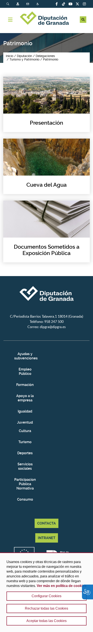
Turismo (25, 442)
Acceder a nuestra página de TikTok (63, 4)
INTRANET (46, 538)
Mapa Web (18, 4)
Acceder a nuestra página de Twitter (77, 4)
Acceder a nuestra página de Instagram (84, 4)
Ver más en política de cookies (62, 586)
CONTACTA (46, 523)
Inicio (9, 56)
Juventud (25, 422)
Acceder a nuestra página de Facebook (57, 4)
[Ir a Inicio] (46, 19)
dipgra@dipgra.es (53, 326)
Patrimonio (50, 59)
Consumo (25, 499)
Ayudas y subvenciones (25, 356)
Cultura (25, 431)
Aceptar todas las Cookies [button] (46, 621)
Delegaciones (45, 56)
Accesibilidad (38, 4)
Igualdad (25, 411)
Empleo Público (25, 371)
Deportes (25, 453)
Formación (25, 385)
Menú (10, 19)
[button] (83, 19)
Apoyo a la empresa (25, 398)
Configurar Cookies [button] (46, 596)
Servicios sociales (25, 466)
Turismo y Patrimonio (24, 59)
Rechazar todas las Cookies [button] (46, 608)
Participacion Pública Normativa (25, 484)
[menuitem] (11, 4)
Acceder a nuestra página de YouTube (70, 4)
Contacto (28, 4)
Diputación (24, 56)
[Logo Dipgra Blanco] (46, 311)
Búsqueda (8, 4)
